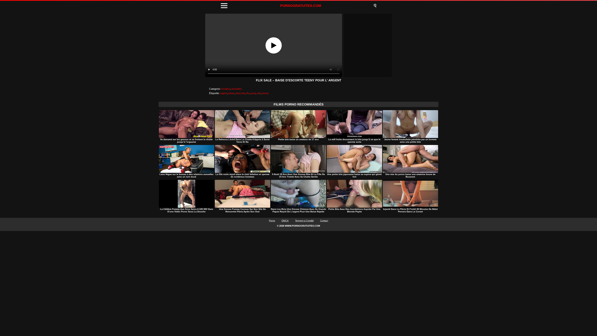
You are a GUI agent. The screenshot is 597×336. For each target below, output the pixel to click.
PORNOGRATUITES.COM (300, 6)
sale (259, 93)
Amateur (225, 89)
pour (253, 93)
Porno (272, 220)
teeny (266, 93)
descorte (240, 93)
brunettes (236, 89)
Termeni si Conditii (304, 220)
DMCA (285, 220)
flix (248, 93)
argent (223, 93)
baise (231, 93)
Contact (324, 220)
